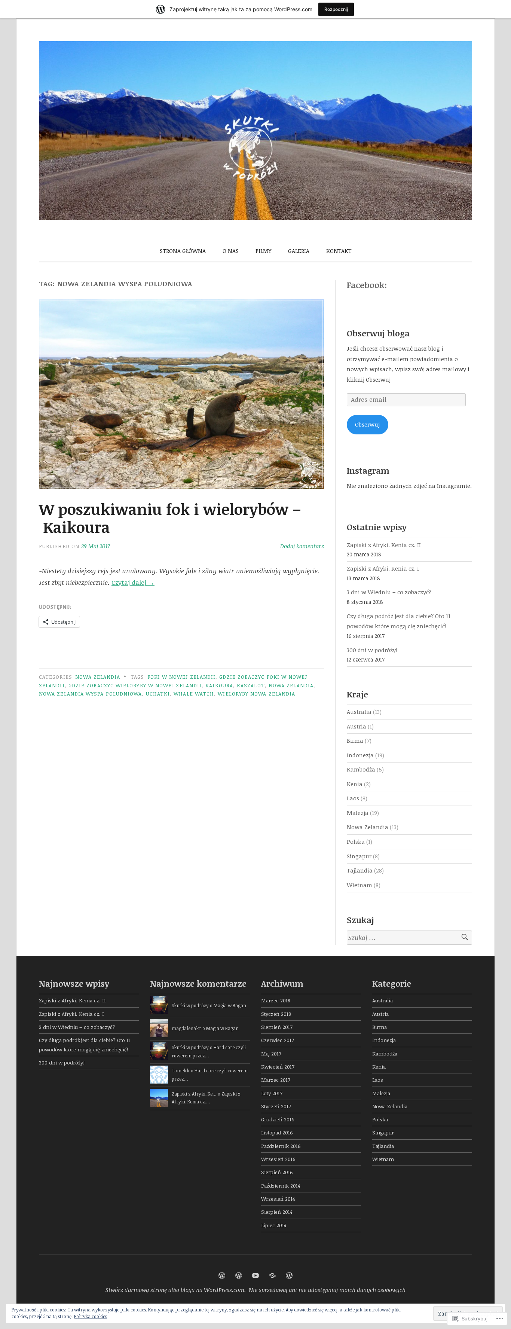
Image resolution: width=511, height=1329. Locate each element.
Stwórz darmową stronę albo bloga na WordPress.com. (175, 1289)
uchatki (158, 693)
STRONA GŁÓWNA (183, 250)
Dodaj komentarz (302, 546)
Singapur (359, 856)
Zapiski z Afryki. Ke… (194, 1094)
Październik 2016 (281, 1145)
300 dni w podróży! (372, 650)
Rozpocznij (336, 9)
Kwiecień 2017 (277, 1066)
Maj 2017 (271, 1053)
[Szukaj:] (409, 938)
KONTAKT (339, 250)
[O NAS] (238, 1275)
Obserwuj (367, 424)
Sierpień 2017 (277, 1026)
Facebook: (367, 284)
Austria (356, 726)
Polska (356, 841)
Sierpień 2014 (276, 1211)
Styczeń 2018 (276, 1013)
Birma (355, 740)
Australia (359, 711)
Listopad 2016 (277, 1132)
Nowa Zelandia (97, 676)
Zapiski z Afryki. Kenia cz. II (384, 545)
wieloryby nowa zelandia (256, 693)
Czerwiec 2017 (277, 1040)
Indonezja (360, 755)
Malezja (357, 812)
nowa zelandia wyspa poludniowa (90, 693)
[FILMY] (255, 1275)
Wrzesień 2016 (278, 1159)
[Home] (221, 1275)
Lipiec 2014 (273, 1225)
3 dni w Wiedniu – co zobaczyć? (389, 592)
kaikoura (219, 685)
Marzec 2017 (275, 1079)
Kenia (354, 784)
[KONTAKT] (289, 1275)
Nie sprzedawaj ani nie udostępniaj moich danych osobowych (327, 1289)
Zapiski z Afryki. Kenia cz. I (383, 568)
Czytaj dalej (132, 582)
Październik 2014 (280, 1185)
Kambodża (361, 769)
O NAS (231, 250)
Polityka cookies (90, 1316)
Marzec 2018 (275, 1000)
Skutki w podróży (190, 1005)
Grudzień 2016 (277, 1119)
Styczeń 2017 (276, 1106)
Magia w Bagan (230, 1005)
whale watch (194, 693)
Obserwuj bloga (378, 333)
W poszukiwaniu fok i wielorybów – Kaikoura (170, 518)
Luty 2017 (271, 1093)
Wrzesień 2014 (278, 1198)
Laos (353, 798)
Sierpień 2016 (277, 1172)
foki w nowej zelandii (181, 676)
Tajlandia (360, 870)
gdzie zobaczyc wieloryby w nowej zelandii (135, 685)
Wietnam (359, 885)
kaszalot (251, 685)
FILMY (263, 250)
